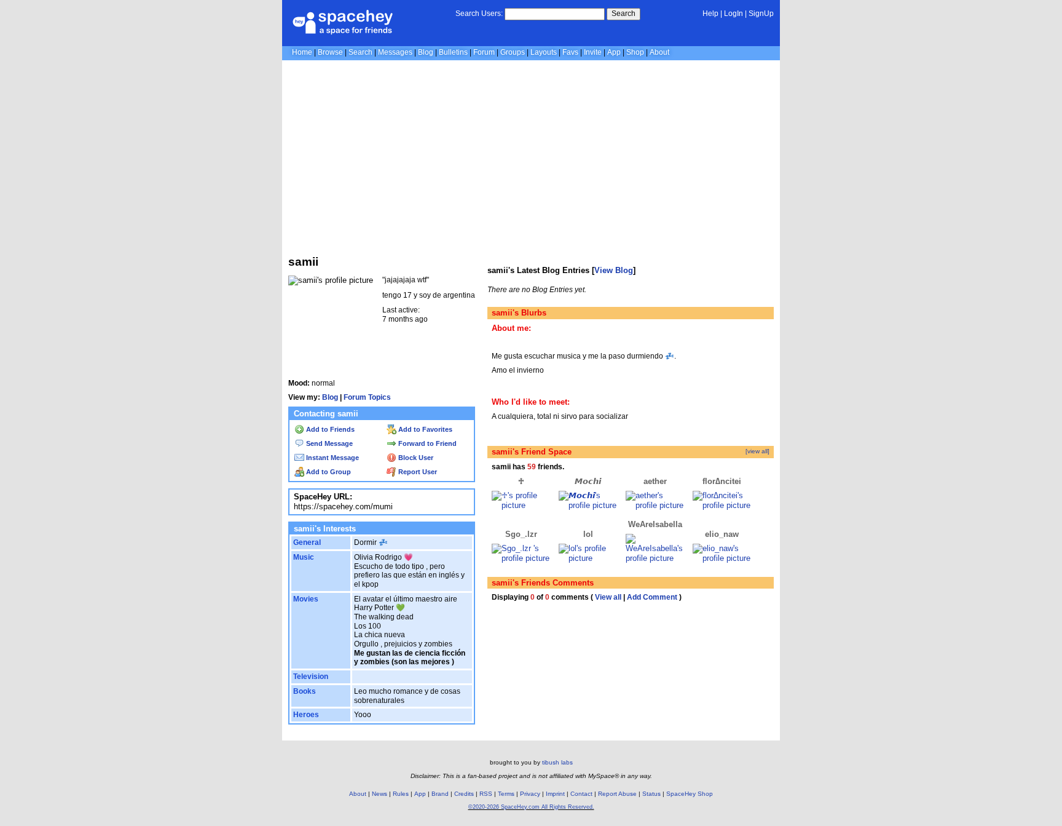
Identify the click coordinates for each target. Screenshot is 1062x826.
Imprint (555, 793)
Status (651, 793)
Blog (425, 52)
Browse (330, 52)
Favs (570, 52)
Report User (416, 471)
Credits (464, 793)
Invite (593, 52)
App (614, 52)
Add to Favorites (424, 429)
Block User (414, 457)
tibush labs (557, 762)
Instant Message (331, 457)
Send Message (328, 443)
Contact (581, 793)
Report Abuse (617, 793)
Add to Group (327, 471)
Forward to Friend (426, 443)
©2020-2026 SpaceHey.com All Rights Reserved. (531, 807)
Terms (506, 793)
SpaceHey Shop (689, 793)
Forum (484, 52)
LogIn (733, 13)
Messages (395, 52)
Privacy (530, 793)
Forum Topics (367, 397)
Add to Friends (329, 429)
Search (623, 13)
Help (710, 13)
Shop (635, 52)
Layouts (543, 52)
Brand (440, 793)
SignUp (761, 13)
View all (608, 597)
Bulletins (453, 52)
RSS (485, 793)
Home (302, 52)
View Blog (613, 270)
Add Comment (652, 597)
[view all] (757, 451)
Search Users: (479, 13)
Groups (512, 52)
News (379, 793)
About (659, 52)
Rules (401, 793)
